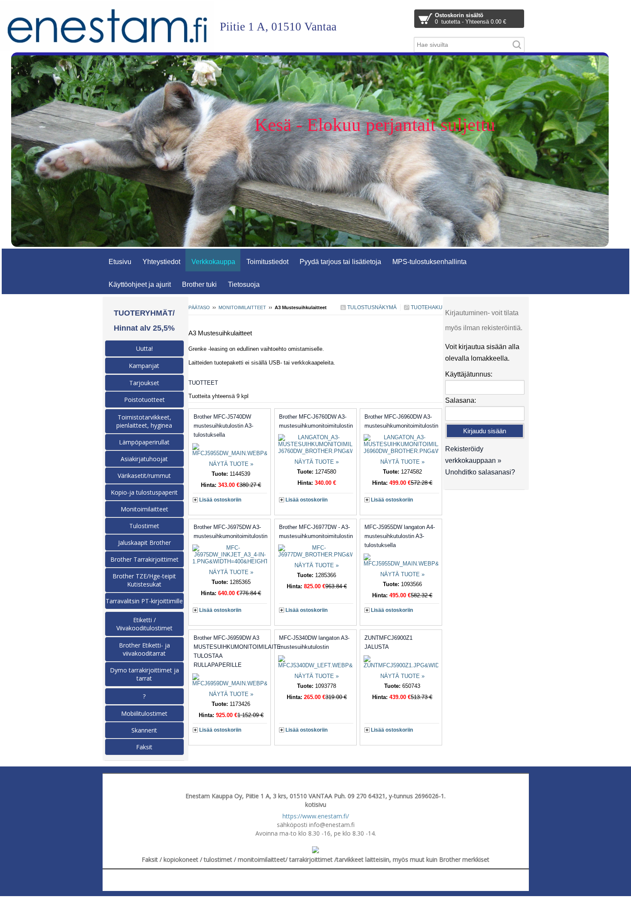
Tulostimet (144, 526)
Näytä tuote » (231, 464)
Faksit (144, 747)
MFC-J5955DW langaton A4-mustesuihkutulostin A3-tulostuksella (399, 536)
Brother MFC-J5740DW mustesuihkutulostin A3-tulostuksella (223, 425)
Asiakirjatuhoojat (144, 459)
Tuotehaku (426, 307)
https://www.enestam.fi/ (315, 816)
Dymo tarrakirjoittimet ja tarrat (144, 674)
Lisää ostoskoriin (220, 500)
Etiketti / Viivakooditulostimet (144, 624)
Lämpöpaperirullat (144, 442)
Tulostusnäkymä (371, 307)
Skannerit (144, 730)
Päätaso (199, 307)
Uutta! (144, 348)
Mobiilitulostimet (144, 713)
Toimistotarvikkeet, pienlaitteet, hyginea (144, 421)
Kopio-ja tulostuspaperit (144, 492)
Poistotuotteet (144, 399)
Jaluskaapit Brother (144, 542)
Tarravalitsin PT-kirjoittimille (144, 601)
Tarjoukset (144, 383)
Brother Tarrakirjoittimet (144, 559)
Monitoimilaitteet (242, 307)
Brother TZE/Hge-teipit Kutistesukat (144, 580)
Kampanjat (144, 366)
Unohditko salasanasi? (480, 472)
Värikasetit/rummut (144, 475)
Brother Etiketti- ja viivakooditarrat (144, 649)
